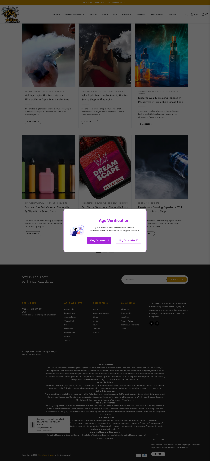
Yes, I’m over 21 (99, 240)
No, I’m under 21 (128, 240)
